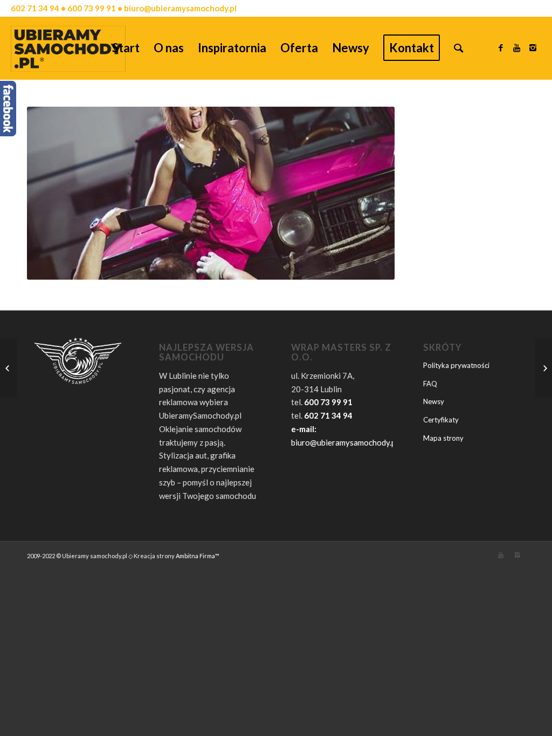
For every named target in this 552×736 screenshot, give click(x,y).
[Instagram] (533, 47)
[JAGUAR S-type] (8, 368)
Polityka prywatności (456, 365)
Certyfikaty (441, 419)
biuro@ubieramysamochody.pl (344, 442)
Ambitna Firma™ (197, 555)
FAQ (430, 383)
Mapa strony (443, 438)
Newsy (433, 401)
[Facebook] (501, 47)
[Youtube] (517, 47)
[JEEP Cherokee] (543, 368)
